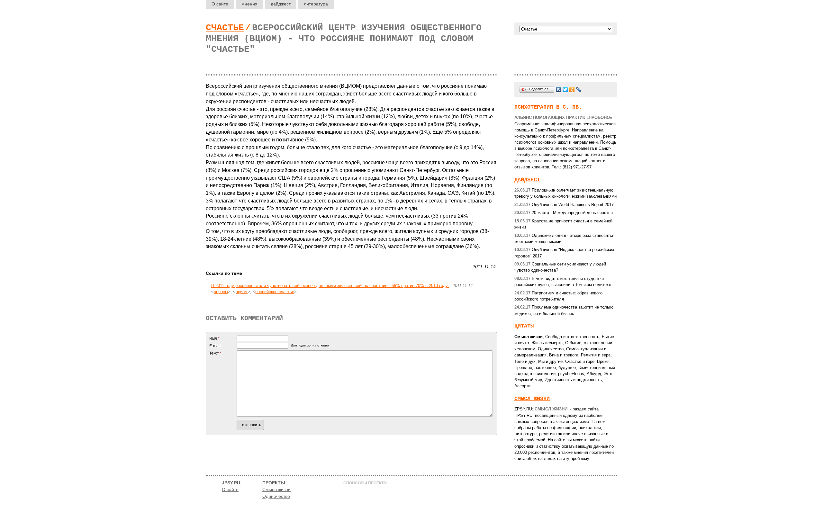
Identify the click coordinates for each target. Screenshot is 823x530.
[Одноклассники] (572, 89)
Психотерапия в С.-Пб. (548, 107)
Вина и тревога (563, 355)
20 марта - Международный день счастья (563, 212)
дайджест (281, 3)
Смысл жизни (528, 336)
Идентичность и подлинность (573, 379)
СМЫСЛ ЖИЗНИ (532, 399)
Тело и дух (525, 361)
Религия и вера (595, 355)
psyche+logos (571, 373)
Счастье (225, 28)
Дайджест (527, 180)
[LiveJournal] (578, 89)
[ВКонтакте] (558, 89)
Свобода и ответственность (572, 336)
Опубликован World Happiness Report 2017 (564, 204)
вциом (242, 291)
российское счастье (274, 291)
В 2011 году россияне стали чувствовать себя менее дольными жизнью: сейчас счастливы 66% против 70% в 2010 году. (330, 285)
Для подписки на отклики (310, 345)
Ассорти (522, 385)
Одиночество (551, 348)
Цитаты (524, 326)
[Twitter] (565, 89)
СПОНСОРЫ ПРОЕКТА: (365, 483)
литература (316, 3)
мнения (249, 3)
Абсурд (594, 373)
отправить (251, 425)
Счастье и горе (579, 361)
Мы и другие (550, 361)
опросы (221, 291)
